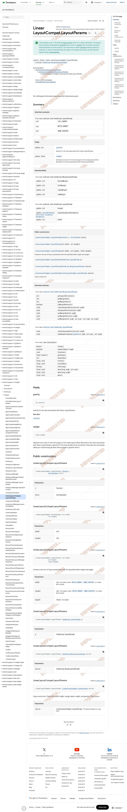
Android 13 (81, 784)
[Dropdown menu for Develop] (44, 2)
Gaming (48, 771)
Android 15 (81, 778)
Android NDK (98, 788)
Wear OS (64, 776)
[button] (13, 42)
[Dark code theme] (103, 400)
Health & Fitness (50, 778)
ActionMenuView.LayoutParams (46, 82)
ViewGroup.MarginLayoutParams (55, 62)
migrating (83, 47)
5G (46, 787)
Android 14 (81, 781)
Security (31, 778)
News (31, 784)
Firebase (72, 798)
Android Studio (111, 2)
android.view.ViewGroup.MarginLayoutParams (53, 72)
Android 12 (81, 787)
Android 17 (81, 771)
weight (59, 156)
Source (31, 781)
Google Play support (117, 779)
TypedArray (76, 334)
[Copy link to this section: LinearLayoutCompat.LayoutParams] (69, 463)
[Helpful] (100, 20)
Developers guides (100, 778)
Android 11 (81, 790)
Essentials (24, 2)
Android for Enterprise (36, 774)
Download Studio (99, 785)
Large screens (66, 773)
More (51, 2)
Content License (84, 733)
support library (67, 43)
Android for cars (67, 783)
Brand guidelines (47, 807)
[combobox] (73, 2)
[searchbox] (13, 17)
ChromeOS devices (68, 780)
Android (31, 771)
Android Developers (39, 21)
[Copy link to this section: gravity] (42, 394)
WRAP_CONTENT (89, 582)
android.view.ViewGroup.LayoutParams (48, 70)
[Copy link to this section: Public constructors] (58, 456)
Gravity (37, 418)
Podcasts (32, 790)
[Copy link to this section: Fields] (42, 388)
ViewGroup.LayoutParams (71, 260)
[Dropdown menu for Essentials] (30, 2)
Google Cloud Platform (86, 798)
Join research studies (117, 782)
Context (64, 237)
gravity (59, 147)
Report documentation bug (117, 775)
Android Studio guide (101, 775)
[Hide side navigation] (24, 808)
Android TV (65, 786)
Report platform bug (117, 771)
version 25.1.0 (66, 27)
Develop (39, 2)
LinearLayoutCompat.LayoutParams (48, 237)
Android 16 (81, 774)
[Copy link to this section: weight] (41, 427)
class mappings (54, 52)
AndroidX (63, 45)
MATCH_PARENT (77, 582)
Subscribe (103, 807)
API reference (8, 10)
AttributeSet (76, 237)
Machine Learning (51, 774)
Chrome (63, 798)
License (38, 807)
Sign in (122, 2)
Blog (30, 787)
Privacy (47, 784)
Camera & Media (50, 781)
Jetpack (79, 45)
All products (102, 798)
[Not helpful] (103, 20)
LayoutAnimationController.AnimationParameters (45, 215)
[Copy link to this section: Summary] (46, 105)
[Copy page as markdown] (95, 33)
